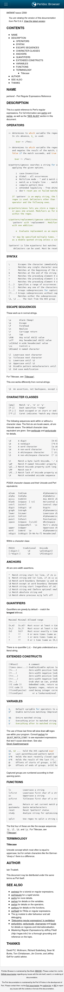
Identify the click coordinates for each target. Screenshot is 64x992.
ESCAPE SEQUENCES (27, 47)
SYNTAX (20, 44)
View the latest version (34, 21)
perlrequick (16, 894)
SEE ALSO (16, 79)
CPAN (24, 12)
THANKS (15, 82)
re (17, 913)
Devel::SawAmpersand (17, 743)
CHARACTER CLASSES (28, 50)
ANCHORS (21, 53)
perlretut (15, 891)
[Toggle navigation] (6, 4)
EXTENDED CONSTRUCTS (29, 60)
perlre (44, 112)
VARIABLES (22, 63)
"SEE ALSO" (33, 115)
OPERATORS (22, 41)
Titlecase (25, 73)
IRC (55, 985)
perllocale (35, 430)
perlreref (11, 12)
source (18, 12)
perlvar (41, 734)
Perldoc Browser (48, 4)
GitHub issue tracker (8, 974)
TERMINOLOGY (24, 69)
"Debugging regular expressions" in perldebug (33, 920)
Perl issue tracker (32, 985)
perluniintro (16, 923)
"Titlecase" (29, 376)
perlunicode (50, 430)
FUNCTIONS (22, 66)
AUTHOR (15, 76)
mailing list (47, 985)
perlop (10, 115)
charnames (40, 923)
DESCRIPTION (18, 37)
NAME (14, 34)
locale (53, 923)
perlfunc (15, 907)
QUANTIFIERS (23, 57)
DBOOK (38, 971)
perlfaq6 (15, 910)
